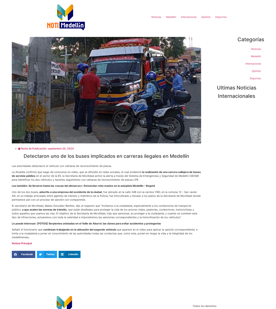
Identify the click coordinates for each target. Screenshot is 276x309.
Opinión (206, 17)
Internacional (188, 17)
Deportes (221, 17)
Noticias (156, 17)
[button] (23, 254)
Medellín (171, 17)
